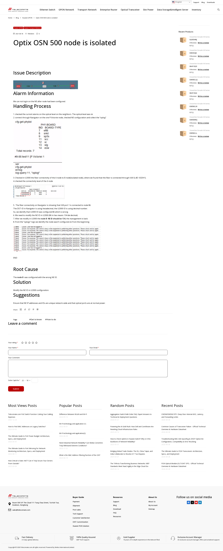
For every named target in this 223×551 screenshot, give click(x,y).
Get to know (36, 319)
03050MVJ (193, 120)
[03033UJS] (183, 54)
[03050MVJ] (183, 121)
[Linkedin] (200, 502)
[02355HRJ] (183, 40)
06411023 (193, 66)
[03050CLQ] (183, 81)
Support (196, 2)
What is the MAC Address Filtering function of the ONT (79, 455)
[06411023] (183, 67)
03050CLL (193, 133)
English (178, 2)
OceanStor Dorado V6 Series (200, 37)
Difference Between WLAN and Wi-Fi (73, 414)
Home (10, 18)
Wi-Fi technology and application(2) (72, 433)
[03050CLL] (183, 134)
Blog (203, 2)
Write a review (203, 43)
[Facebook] (188, 502)
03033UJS (193, 53)
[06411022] (183, 94)
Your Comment (14, 358)
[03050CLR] (183, 107)
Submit (16, 389)
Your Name (13, 348)
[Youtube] (196, 502)
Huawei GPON (27, 18)
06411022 (193, 93)
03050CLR (193, 106)
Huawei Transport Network (32, 28)
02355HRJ (193, 39)
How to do (51, 319)
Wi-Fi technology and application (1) (72, 424)
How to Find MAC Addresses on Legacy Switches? (27, 426)
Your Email (94, 348)
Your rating (13, 342)
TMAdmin (31, 34)
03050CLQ (193, 80)
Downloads (211, 2)
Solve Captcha (14, 380)
